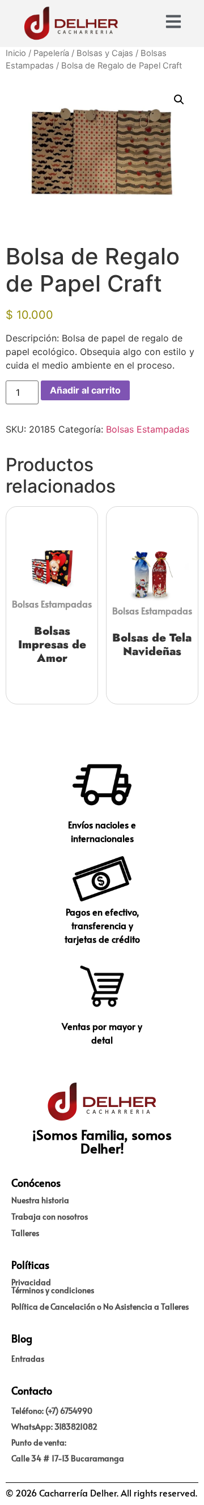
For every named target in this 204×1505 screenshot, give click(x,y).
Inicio (16, 53)
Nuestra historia (40, 1200)
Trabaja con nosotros (49, 1216)
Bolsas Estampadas (147, 429)
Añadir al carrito (85, 390)
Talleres (25, 1233)
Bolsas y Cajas (104, 53)
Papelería (51, 53)
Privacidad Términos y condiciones (52, 1286)
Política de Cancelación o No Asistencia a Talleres (100, 1306)
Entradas (27, 1358)
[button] (179, 99)
